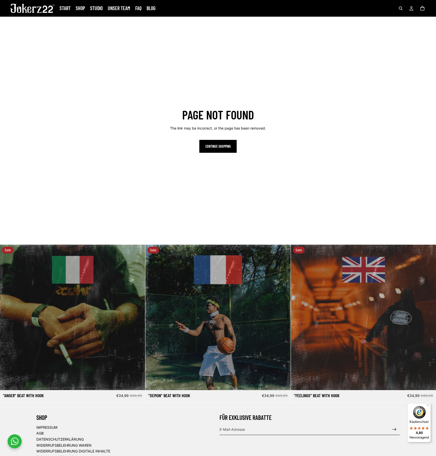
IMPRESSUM (47, 427)
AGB (40, 433)
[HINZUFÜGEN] (137, 382)
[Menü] (428, 406)
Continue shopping (218, 146)
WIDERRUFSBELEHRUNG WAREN (64, 445)
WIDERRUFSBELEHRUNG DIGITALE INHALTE (73, 451)
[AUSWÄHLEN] (428, 382)
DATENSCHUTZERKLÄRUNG (60, 439)
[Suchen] (400, 8)
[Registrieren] (394, 429)
